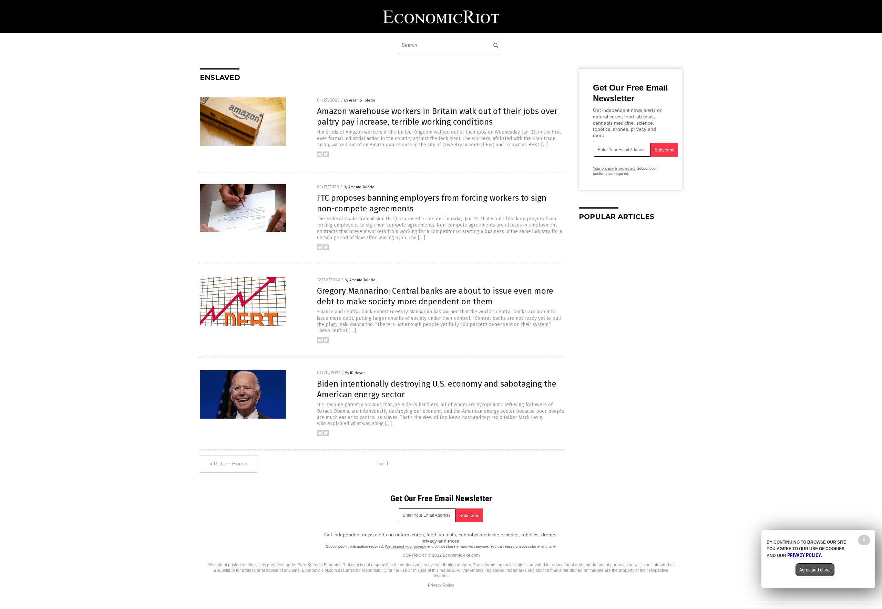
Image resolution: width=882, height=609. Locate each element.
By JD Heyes (355, 373)
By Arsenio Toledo (359, 100)
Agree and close (815, 570)
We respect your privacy (405, 546)
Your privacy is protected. (614, 168)
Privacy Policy (441, 585)
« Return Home (228, 464)
